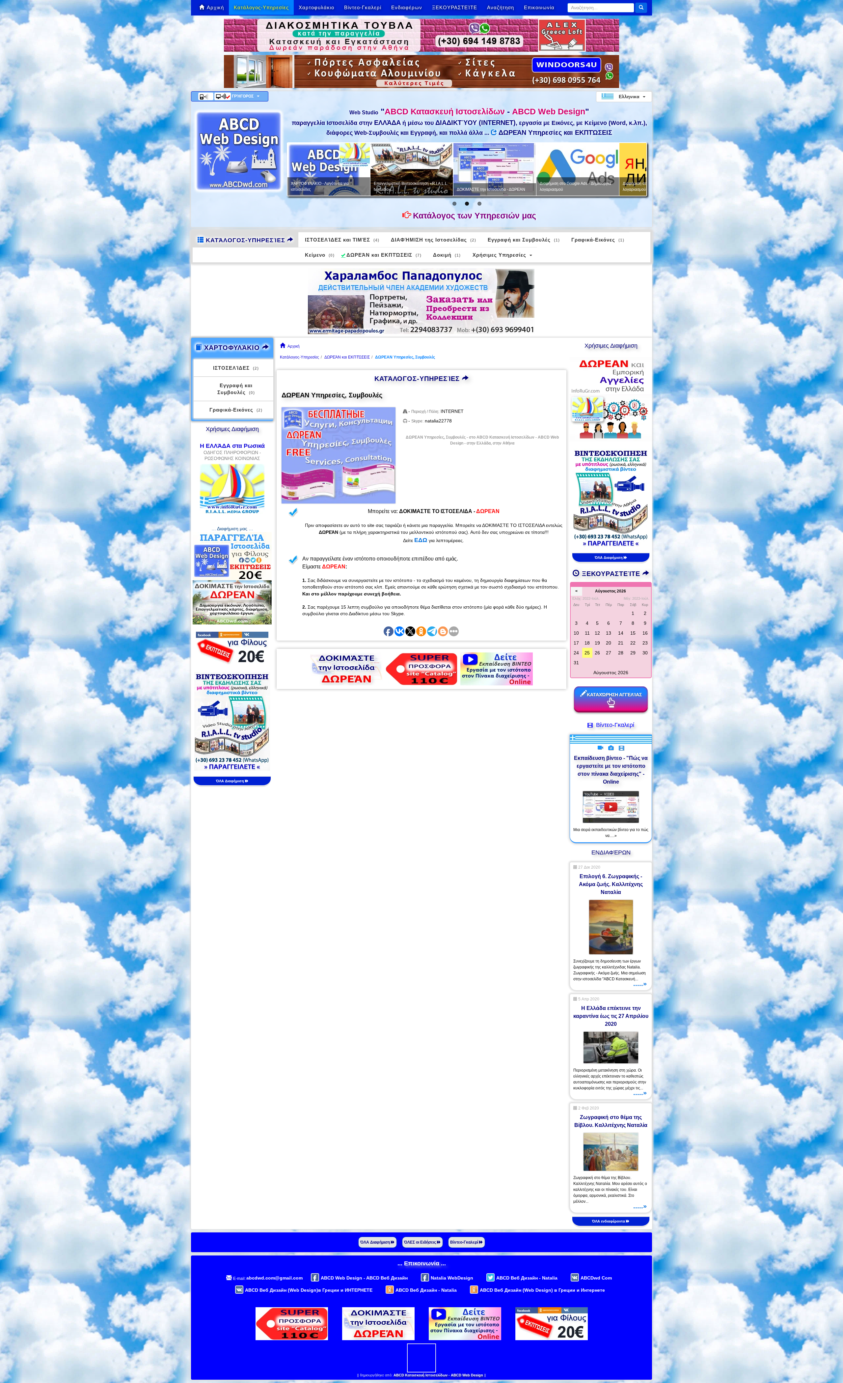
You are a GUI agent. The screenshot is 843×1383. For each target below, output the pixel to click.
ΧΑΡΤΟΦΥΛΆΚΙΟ (232, 347)
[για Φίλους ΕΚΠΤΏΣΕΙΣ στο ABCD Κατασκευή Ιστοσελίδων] (232, 648)
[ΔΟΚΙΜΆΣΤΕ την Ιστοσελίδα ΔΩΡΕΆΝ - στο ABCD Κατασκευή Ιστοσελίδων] (346, 668)
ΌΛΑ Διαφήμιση (230, 781)
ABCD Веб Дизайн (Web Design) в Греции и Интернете (542, 1290)
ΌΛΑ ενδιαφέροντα (609, 1221)
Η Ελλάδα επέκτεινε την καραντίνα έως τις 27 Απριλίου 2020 (610, 1016)
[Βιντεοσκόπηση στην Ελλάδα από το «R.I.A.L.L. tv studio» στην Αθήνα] (232, 721)
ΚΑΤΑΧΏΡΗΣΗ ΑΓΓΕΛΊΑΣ (614, 694)
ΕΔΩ (420, 540)
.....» (640, 983)
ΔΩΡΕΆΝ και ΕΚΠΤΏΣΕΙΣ (384, 255)
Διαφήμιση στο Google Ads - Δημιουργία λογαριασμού (353, 186)
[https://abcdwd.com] (238, 151)
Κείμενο (320, 255)
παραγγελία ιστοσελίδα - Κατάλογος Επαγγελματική (515, 186)
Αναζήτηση (500, 7)
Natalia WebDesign (452, 1278)
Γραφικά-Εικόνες (597, 240)
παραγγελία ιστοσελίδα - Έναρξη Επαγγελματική (595, 186)
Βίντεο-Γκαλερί (362, 7)
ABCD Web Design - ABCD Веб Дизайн (364, 1278)
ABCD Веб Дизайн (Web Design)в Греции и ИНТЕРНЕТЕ (308, 1290)
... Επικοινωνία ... (421, 1263)
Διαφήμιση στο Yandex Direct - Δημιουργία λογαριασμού (438, 186)
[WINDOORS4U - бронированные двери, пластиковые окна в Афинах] (421, 71)
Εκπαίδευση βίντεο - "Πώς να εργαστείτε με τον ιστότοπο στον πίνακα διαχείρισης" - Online (611, 770)
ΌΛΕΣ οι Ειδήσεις (420, 1242)
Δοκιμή (447, 255)
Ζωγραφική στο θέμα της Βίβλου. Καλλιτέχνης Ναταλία (610, 1121)
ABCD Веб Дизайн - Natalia (526, 1278)
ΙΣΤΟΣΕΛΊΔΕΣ (236, 368)
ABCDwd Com (596, 1278)
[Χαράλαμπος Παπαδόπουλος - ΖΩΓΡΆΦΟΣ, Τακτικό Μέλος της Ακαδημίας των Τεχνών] (421, 301)
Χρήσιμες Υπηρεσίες (499, 255)
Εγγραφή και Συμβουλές (524, 240)
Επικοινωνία (539, 7)
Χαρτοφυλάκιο (316, 7)
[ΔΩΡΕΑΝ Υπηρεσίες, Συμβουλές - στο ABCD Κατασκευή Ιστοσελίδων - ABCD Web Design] (338, 455)
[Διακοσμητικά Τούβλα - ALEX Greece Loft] (421, 35)
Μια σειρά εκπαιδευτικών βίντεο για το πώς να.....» (610, 832)
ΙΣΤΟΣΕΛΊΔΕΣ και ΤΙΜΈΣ (342, 240)
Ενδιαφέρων (406, 7)
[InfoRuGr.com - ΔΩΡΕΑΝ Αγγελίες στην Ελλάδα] (611, 398)
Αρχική (215, 7)
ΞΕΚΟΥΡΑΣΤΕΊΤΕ (454, 7)
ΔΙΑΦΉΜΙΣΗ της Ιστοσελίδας (433, 240)
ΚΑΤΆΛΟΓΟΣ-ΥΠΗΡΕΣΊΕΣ (245, 240)
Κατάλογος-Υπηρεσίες (261, 7)
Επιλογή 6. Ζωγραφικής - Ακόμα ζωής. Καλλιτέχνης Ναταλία (611, 884)
